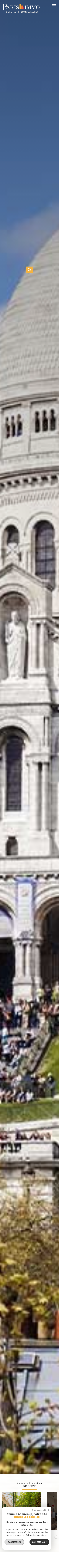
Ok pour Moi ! (39, 1542)
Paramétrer (14, 1542)
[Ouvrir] (29, 270)
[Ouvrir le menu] (55, 6)
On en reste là (39, 1510)
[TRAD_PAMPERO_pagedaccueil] (21, 12)
